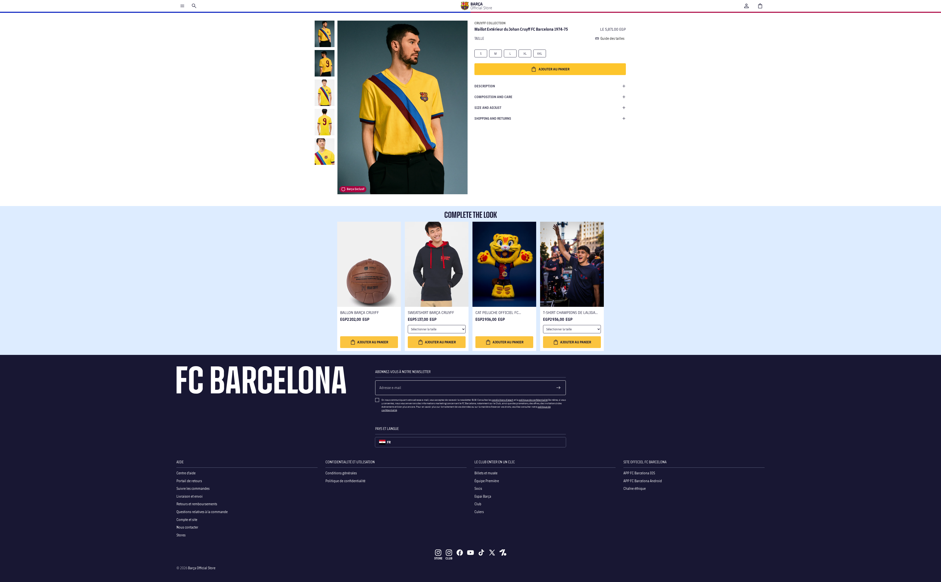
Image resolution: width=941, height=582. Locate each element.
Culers (479, 512)
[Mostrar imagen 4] (324, 122)
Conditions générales (341, 473)
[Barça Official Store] (476, 6)
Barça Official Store (201, 568)
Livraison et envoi (189, 496)
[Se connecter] (746, 6)
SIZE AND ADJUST (487, 107)
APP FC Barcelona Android (642, 481)
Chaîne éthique (634, 488)
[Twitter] (492, 552)
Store (438, 558)
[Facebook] (460, 552)
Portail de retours (189, 481)
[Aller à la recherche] (194, 6)
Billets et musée (485, 473)
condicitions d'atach (502, 399)
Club (477, 504)
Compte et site (186, 519)
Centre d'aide (186, 473)
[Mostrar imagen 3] (324, 92)
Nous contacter (187, 527)
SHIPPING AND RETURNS (492, 118)
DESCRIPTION (484, 86)
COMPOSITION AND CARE (493, 97)
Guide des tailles (612, 38)
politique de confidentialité (533, 399)
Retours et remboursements (196, 504)
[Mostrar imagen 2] (324, 63)
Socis (478, 488)
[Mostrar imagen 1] (324, 34)
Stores (181, 535)
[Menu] (182, 6)
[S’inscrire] (558, 388)
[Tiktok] (481, 552)
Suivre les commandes (193, 488)
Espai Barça (482, 496)
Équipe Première (486, 481)
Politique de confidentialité (345, 481)
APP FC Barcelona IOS (639, 473)
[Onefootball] (503, 552)
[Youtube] (470, 552)
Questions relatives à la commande (202, 512)
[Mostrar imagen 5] (324, 151)
